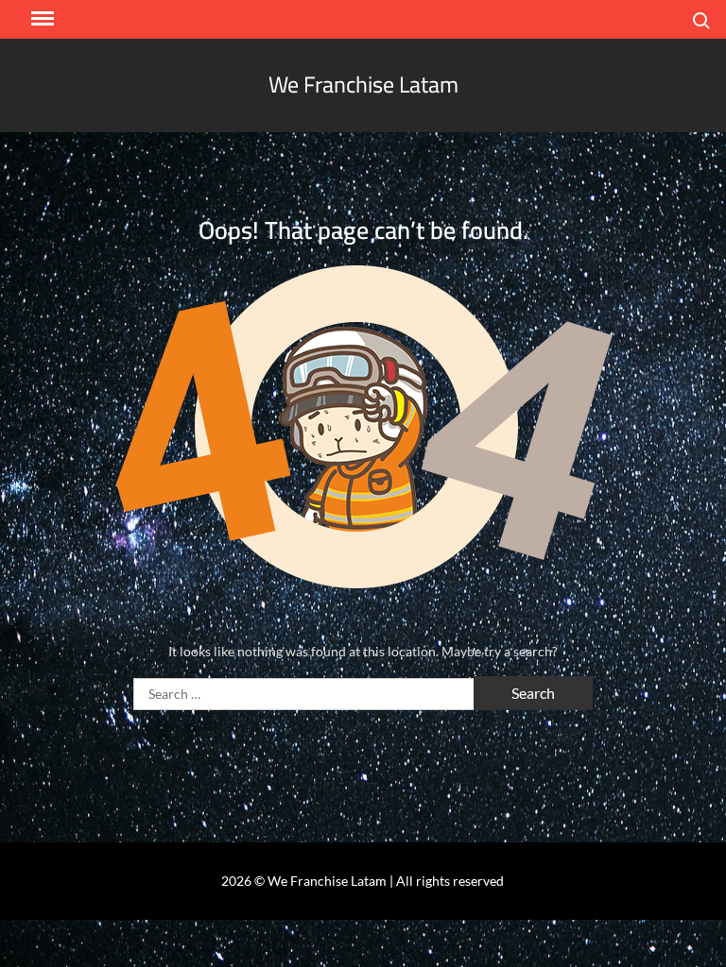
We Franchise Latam (363, 84)
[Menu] (41, 19)
